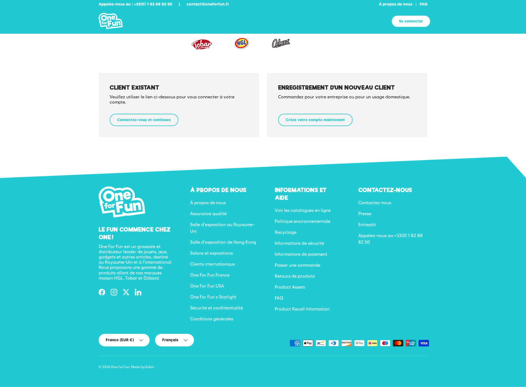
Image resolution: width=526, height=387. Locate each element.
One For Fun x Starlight (213, 297)
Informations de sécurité (299, 243)
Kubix (149, 367)
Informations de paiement (301, 254)
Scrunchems (322, 47)
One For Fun (120, 367)
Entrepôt (367, 224)
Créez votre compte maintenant (315, 119)
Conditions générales (211, 318)
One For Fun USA (207, 286)
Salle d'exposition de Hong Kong (223, 242)
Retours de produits (295, 276)
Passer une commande (297, 265)
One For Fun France (210, 275)
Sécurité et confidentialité (216, 308)
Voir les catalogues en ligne (303, 210)
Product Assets (290, 287)
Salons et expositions (211, 253)
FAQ (423, 4)
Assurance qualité (208, 213)
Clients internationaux (212, 264)
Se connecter (411, 21)
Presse (364, 213)
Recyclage (285, 232)
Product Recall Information (302, 309)
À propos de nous (395, 4)
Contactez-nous (374, 202)
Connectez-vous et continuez (144, 119)
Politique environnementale (302, 221)
